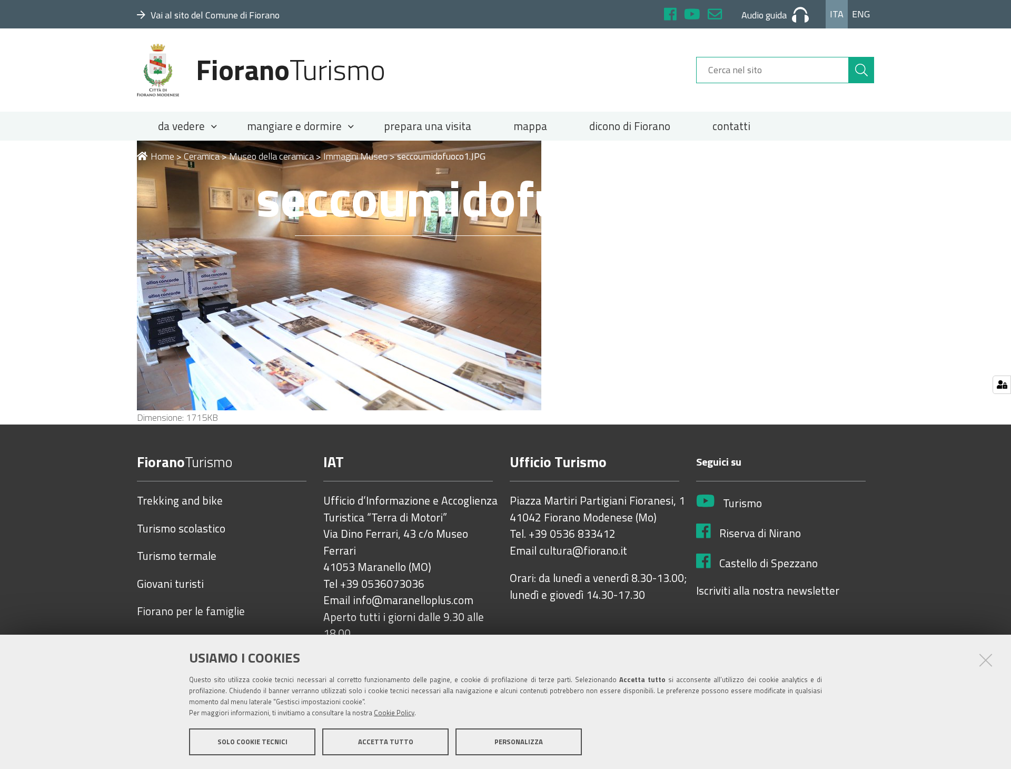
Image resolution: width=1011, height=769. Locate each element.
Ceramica (202, 156)
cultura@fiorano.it (583, 551)
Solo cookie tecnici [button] (252, 741)
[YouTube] (692, 15)
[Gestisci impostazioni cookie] (1002, 385)
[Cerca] (861, 70)
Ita (837, 14)
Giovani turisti (170, 584)
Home (162, 156)
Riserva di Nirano (760, 533)
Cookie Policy (394, 712)
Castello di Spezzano (768, 563)
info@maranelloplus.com (413, 600)
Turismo (742, 503)
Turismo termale (176, 556)
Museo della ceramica (271, 156)
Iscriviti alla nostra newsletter (767, 591)
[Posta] (715, 15)
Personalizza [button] (518, 741)
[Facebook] (670, 15)
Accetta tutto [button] (385, 741)
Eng (861, 14)
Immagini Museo (355, 156)
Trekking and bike (180, 501)
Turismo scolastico (181, 529)
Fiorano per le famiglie (191, 611)
